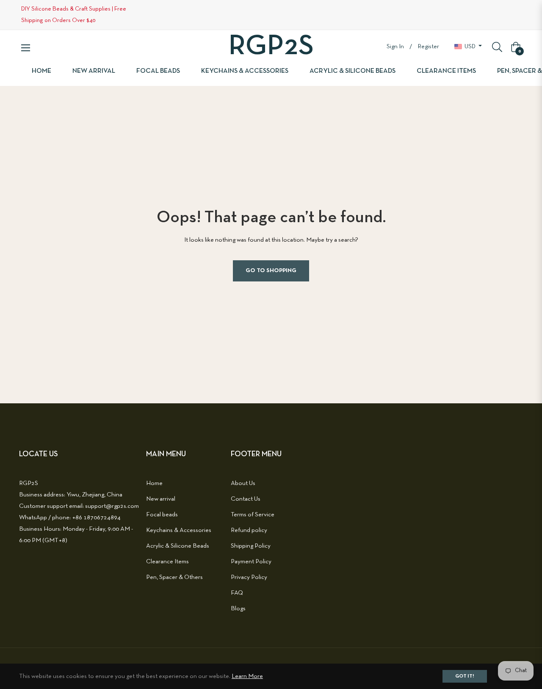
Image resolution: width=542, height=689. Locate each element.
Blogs (238, 609)
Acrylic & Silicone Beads (177, 546)
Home (154, 483)
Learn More (247, 676)
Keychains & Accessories (178, 530)
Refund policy (249, 530)
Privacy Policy (249, 577)
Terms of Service (252, 515)
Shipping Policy (251, 546)
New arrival (160, 499)
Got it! (464, 676)
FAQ (237, 593)
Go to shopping (271, 270)
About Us (243, 483)
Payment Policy (251, 562)
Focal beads (162, 515)
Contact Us (245, 499)
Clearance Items (167, 562)
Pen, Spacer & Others (174, 577)
